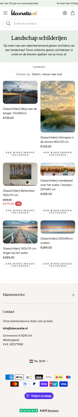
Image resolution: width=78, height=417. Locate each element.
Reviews (53, 410)
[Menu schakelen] (5, 13)
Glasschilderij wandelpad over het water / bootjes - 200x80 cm (56, 185)
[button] (39, 23)
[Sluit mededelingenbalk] (74, 2)
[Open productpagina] (20, 92)
